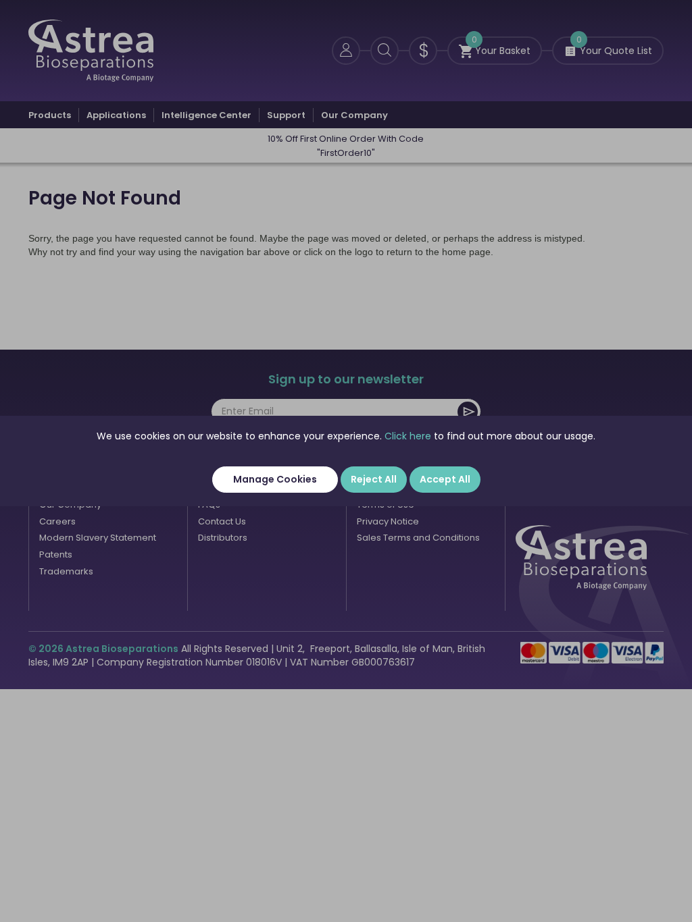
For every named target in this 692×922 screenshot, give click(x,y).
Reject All (374, 479)
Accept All (445, 479)
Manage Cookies (275, 479)
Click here (408, 436)
